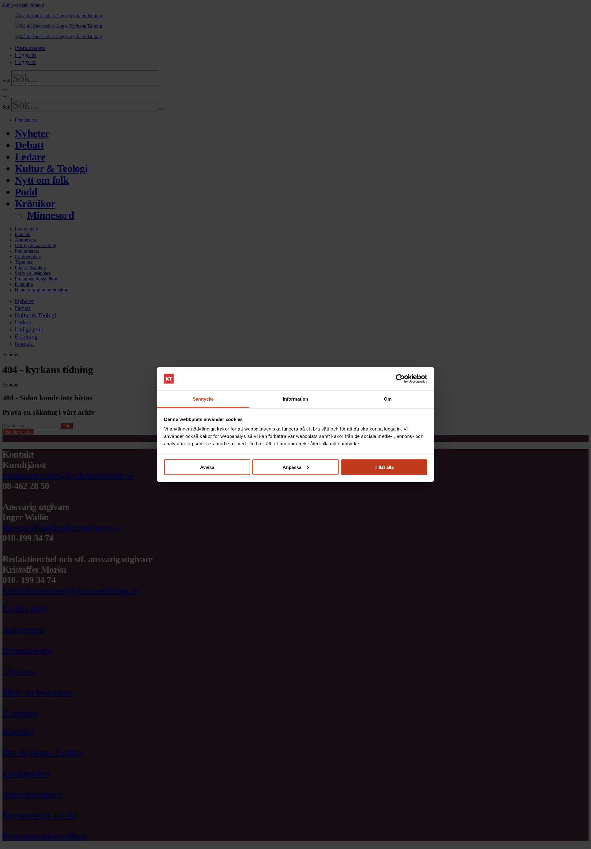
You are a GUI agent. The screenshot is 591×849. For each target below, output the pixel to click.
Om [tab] (388, 399)
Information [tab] (295, 399)
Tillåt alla (384, 467)
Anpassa (292, 467)
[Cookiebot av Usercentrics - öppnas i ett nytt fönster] (400, 378)
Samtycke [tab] (203, 399)
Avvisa (207, 467)
